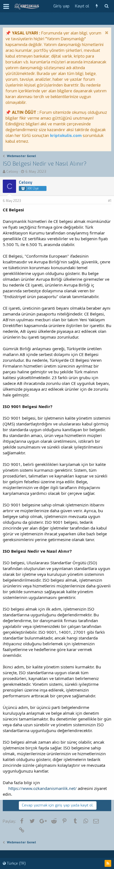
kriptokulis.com (66, 135)
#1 (109, 201)
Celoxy (12, 171)
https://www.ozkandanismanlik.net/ (42, 788)
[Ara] (106, 6)
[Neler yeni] (97, 6)
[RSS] (108, 863)
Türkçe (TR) (16, 863)
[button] (6, 6)
